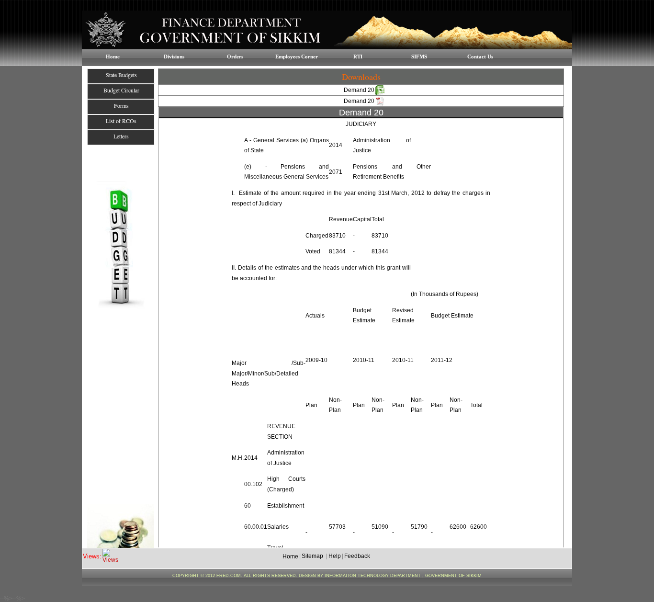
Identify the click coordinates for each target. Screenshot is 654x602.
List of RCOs (121, 121)
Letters (121, 136)
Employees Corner (296, 56)
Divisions (174, 56)
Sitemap (312, 556)
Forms (121, 105)
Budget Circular (121, 90)
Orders (235, 56)
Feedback (357, 556)
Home (113, 56)
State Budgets (121, 75)
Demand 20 (359, 90)
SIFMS (419, 56)
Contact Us (480, 56)
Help (334, 556)
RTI (357, 56)
